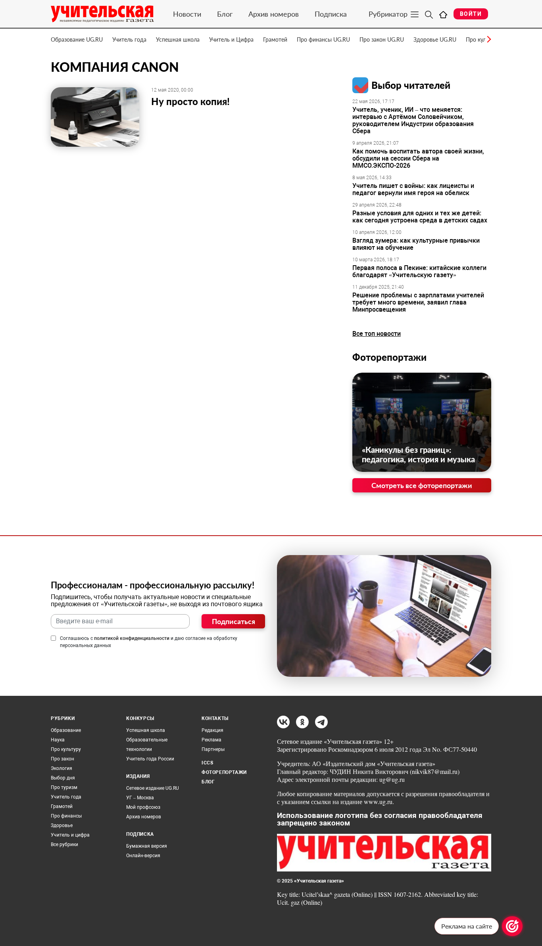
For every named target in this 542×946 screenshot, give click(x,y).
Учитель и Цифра (231, 39)
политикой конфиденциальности (131, 638)
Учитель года (129, 39)
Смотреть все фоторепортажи (421, 485)
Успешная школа (178, 39)
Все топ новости (376, 333)
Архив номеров (273, 14)
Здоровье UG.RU (434, 39)
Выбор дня (63, 778)
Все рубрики (64, 844)
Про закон (62, 759)
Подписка (331, 14)
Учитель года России (150, 759)
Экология (61, 768)
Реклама (211, 740)
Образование (66, 730)
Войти (471, 14)
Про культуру (66, 749)
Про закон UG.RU (381, 39)
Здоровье (62, 825)
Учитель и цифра (70, 835)
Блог (225, 14)
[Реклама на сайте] (512, 926)
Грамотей (275, 39)
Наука (58, 740)
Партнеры (213, 749)
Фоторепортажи (389, 357)
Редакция (212, 730)
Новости (187, 14)
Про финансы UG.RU (323, 39)
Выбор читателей (410, 85)
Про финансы (66, 816)
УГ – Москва (140, 797)
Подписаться (233, 621)
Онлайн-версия (143, 855)
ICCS (207, 763)
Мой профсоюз (143, 807)
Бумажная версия (146, 846)
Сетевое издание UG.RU (152, 788)
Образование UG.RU (77, 39)
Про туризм (64, 787)
